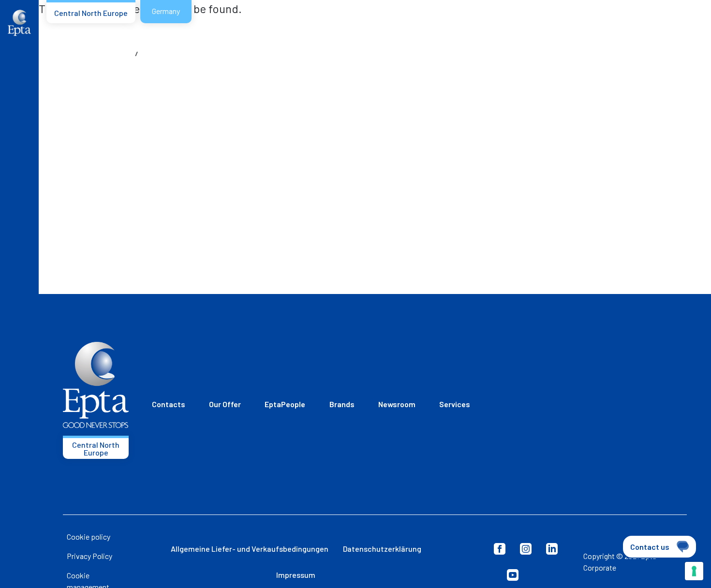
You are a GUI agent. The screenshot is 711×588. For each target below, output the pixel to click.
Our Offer (225, 404)
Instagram (526, 549)
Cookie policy (88, 536)
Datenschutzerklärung (382, 548)
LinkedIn (552, 549)
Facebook (499, 549)
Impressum (295, 574)
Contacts (168, 404)
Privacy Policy (89, 555)
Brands (342, 404)
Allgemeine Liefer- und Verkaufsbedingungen (249, 548)
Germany (166, 10)
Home (122, 53)
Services (454, 404)
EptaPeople (285, 404)
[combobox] (667, 31)
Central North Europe (91, 12)
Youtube (512, 575)
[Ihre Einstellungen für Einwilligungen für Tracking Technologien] (694, 571)
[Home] (19, 23)
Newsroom (396, 404)
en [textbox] (648, 29)
